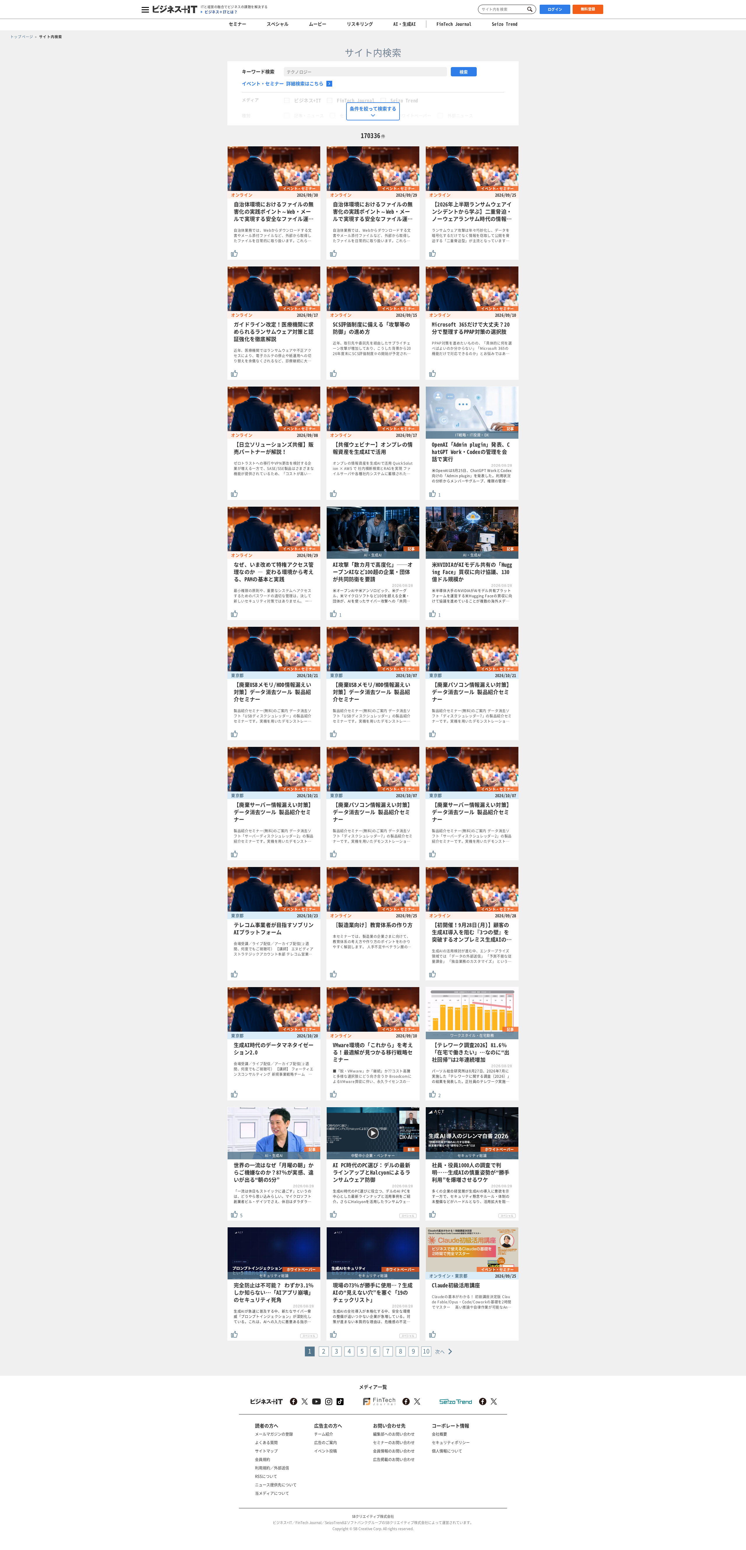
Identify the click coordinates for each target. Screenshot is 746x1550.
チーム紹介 (323, 1434)
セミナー (237, 24)
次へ (440, 1351)
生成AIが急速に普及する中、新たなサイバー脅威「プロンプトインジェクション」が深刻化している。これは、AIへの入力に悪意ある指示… (273, 1316)
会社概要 (439, 1434)
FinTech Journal (355, 100)
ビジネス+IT (307, 100)
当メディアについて (272, 1493)
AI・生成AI (404, 24)
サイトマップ (266, 1451)
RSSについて (266, 1476)
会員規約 (262, 1459)
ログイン (555, 9)
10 (426, 1351)
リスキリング (360, 24)
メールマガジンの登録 (274, 1434)
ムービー (317, 24)
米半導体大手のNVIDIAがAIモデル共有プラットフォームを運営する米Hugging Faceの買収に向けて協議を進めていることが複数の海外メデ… (472, 596)
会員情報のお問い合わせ (394, 1451)
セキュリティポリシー (451, 1442)
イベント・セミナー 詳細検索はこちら (282, 83)
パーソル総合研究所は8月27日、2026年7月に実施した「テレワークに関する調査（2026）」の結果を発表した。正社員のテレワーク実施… (471, 1076)
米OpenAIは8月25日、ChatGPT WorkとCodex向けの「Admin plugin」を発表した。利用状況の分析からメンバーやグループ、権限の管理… (472, 476)
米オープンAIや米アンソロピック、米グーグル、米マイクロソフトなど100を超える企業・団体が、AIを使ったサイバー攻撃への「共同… (371, 596)
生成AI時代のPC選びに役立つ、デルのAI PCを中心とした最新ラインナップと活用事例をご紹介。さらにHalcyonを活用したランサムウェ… (372, 1196)
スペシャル (277, 24)
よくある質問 (266, 1442)
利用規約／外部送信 (272, 1467)
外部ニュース (460, 115)
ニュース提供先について (276, 1484)
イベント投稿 (325, 1451)
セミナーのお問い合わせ (394, 1442)
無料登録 (588, 9)
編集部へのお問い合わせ (394, 1434)
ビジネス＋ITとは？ (221, 12)
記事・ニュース (309, 115)
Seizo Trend (404, 100)
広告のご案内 (325, 1442)
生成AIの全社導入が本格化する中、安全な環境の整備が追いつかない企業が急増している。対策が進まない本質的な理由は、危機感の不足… (372, 1316)
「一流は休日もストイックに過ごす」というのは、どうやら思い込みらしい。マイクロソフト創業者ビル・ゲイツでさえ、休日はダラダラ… (273, 1196)
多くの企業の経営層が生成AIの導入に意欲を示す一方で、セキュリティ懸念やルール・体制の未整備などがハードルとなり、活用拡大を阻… (471, 1196)
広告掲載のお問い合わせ (394, 1459)
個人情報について (447, 1451)
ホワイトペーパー (414, 115)
